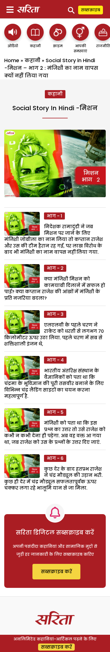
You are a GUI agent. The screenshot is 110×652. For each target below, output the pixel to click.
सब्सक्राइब (90, 10)
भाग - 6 (55, 458)
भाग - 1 (54, 216)
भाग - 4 (55, 360)
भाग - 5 (55, 412)
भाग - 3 (55, 314)
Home (11, 60)
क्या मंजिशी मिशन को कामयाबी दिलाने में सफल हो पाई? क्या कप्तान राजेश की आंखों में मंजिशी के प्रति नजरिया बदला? (54, 288)
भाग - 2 (55, 268)
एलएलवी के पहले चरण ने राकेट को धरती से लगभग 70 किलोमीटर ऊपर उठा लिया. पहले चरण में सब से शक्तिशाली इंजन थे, (54, 334)
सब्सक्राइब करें (56, 571)
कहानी (32, 60)
